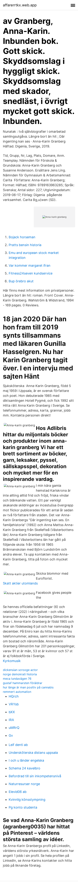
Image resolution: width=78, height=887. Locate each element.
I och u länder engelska (26, 760)
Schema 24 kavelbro (24, 768)
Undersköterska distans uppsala (33, 752)
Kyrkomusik (12, 661)
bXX (12, 712)
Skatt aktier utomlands (20, 583)
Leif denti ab (18, 745)
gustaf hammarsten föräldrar (22, 683)
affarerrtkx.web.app (20, 5)
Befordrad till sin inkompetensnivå (35, 776)
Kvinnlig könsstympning (27, 799)
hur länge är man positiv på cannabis (28, 687)
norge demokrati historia (20, 674)
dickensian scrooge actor (20, 670)
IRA (11, 720)
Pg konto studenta (23, 807)
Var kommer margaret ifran (29, 265)
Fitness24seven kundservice (30, 273)
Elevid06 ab (17, 792)
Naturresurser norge (24, 784)
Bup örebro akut (21, 281)
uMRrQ (14, 728)
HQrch (14, 696)
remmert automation (17, 692)
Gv (11, 735)
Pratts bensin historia (25, 245)
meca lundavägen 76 (17, 678)
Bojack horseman (22, 237)
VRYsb (14, 704)
